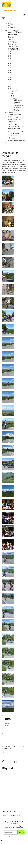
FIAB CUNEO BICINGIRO (9, 811)
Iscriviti (21, 832)
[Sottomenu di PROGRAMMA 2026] (16, 31)
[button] (14, 182)
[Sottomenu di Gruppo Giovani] (17, 90)
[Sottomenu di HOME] (15, 99)
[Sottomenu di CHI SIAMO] (12, 24)
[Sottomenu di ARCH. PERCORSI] (15, 112)
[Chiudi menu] (3, 18)
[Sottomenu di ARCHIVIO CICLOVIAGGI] (19, 50)
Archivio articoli (22, 746)
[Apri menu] (24, 14)
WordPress (17, 815)
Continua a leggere (14, 837)
